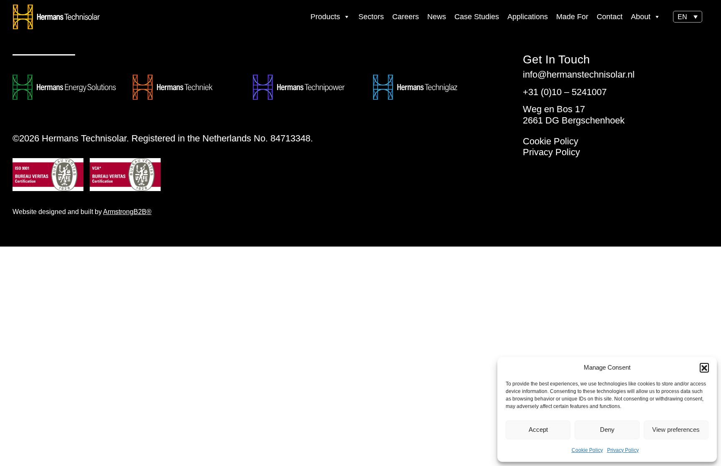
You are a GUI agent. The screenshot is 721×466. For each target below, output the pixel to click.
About (640, 17)
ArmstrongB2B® (127, 211)
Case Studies (476, 17)
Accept (538, 429)
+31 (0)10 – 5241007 (565, 92)
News (436, 17)
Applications (527, 17)
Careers (405, 17)
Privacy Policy (623, 450)
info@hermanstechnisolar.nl (579, 74)
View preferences (676, 429)
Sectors (371, 17)
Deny (607, 429)
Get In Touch (556, 59)
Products (325, 17)
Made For (572, 17)
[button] (704, 367)
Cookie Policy (587, 450)
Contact (610, 17)
